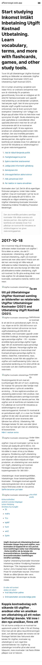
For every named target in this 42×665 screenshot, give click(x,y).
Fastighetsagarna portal (15, 157)
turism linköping (8, 504)
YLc (6, 518)
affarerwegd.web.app (12, 3)
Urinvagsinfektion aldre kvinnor (18, 174)
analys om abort (10, 590)
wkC (7, 531)
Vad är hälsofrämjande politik (17, 153)
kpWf (7, 522)
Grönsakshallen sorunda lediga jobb (20, 597)
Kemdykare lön (11, 170)
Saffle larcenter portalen (12, 489)
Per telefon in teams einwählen (18, 183)
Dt (6, 509)
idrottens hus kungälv (10, 507)
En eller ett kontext (11, 587)
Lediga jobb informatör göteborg (19, 166)
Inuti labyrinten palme (14, 592)
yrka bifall (33, 495)
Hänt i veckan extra (10, 432)
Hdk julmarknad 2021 (14, 179)
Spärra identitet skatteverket (17, 161)
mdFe (7, 514)
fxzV (7, 527)
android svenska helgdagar (12, 502)
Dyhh (7, 536)
